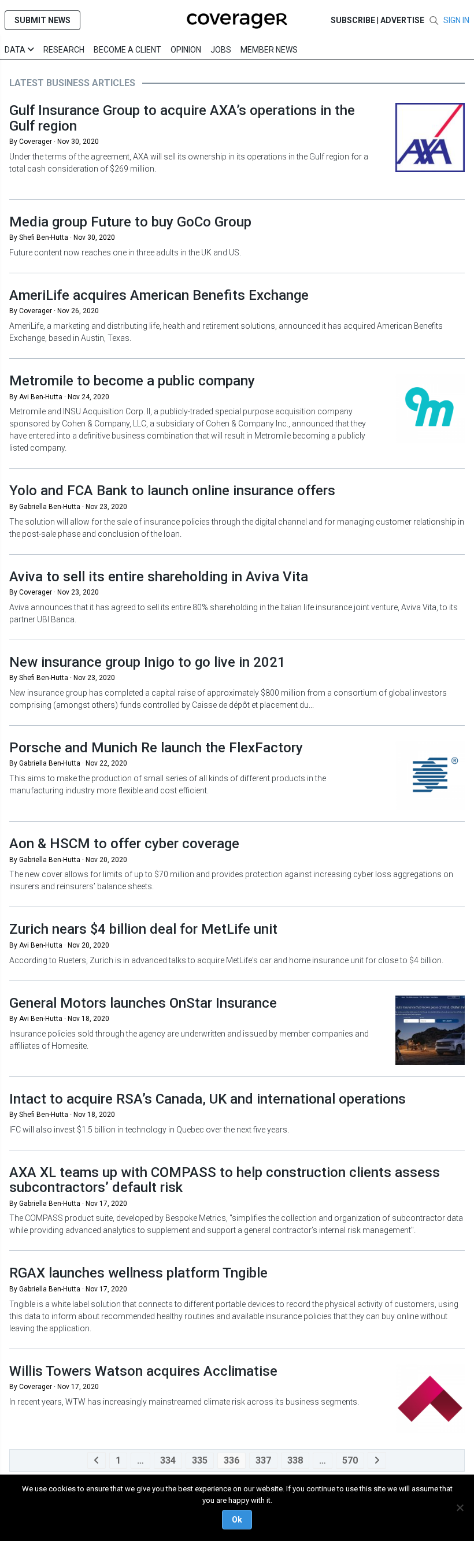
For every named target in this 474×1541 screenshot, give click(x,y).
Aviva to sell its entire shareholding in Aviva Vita (158, 577)
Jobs (220, 49)
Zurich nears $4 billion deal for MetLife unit (143, 929)
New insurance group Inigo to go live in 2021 (147, 662)
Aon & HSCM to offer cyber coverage (124, 844)
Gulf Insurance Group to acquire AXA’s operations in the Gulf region (182, 117)
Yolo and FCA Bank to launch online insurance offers (172, 490)
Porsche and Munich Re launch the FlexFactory (156, 748)
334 (168, 1460)
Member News (269, 49)
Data (16, 49)
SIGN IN (456, 20)
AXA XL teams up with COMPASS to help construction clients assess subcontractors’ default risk (224, 1179)
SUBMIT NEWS (42, 20)
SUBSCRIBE (353, 20)
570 (350, 1460)
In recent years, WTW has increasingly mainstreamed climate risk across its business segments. (184, 1401)
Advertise (402, 20)
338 (295, 1460)
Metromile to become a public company (132, 381)
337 (263, 1460)
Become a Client (127, 49)
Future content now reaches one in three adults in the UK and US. (125, 252)
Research (63, 49)
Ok (237, 1519)
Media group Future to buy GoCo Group (130, 222)
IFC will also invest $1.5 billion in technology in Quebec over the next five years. (150, 1129)
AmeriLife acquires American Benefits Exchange (159, 295)
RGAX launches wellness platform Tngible (138, 1273)
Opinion (186, 49)
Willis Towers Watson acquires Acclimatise (143, 1371)
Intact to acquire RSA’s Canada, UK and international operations (207, 1099)
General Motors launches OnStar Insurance (143, 1003)
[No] (459, 1507)
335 (200, 1460)
